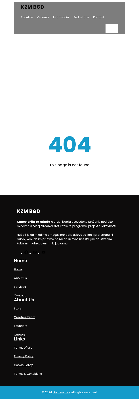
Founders (20, 326)
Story (18, 308)
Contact (20, 295)
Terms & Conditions (28, 374)
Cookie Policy (23, 365)
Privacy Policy (23, 356)
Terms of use (23, 348)
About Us (20, 278)
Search (107, 176)
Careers (20, 334)
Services (20, 287)
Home (18, 269)
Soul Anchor (61, 392)
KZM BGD (32, 7)
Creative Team (24, 317)
